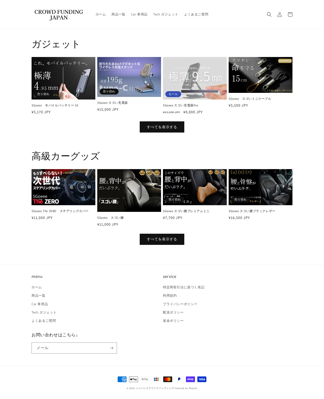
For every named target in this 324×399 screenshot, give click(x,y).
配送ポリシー (173, 312)
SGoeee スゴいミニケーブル (250, 99)
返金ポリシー (173, 320)
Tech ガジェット (44, 312)
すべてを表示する (162, 127)
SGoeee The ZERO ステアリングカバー (60, 211)
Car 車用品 (40, 304)
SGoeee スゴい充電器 (112, 103)
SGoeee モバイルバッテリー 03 (55, 105)
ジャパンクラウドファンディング (155, 388)
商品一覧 (38, 295)
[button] (269, 14)
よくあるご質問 (44, 320)
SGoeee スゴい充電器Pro (180, 105)
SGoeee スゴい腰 (110, 218)
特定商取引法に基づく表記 (183, 287)
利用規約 (170, 295)
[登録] (111, 348)
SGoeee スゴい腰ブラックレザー (252, 211)
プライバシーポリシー (180, 304)
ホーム (37, 287)
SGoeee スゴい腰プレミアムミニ (186, 211)
